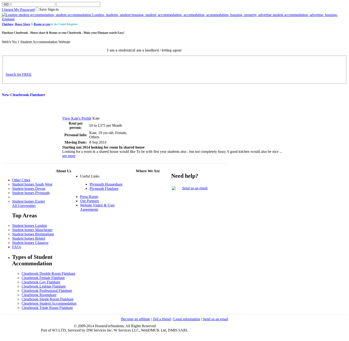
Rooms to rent (42, 24)
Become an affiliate (135, 319)
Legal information (186, 319)
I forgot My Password (18, 10)
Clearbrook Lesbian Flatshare (44, 286)
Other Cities (21, 180)
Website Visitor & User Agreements (97, 207)
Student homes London (29, 226)
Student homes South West (32, 184)
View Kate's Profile (76, 118)
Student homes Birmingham (33, 234)
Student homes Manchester (32, 230)
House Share (22, 24)
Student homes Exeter (28, 201)
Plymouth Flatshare (104, 189)
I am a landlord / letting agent (157, 50)
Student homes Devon (28, 189)
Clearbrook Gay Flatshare (41, 282)
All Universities (24, 206)
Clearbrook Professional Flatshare (47, 291)
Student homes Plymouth (31, 193)
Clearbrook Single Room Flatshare (48, 299)
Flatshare (7, 24)
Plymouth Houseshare (106, 184)
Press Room (89, 197)
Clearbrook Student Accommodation (49, 303)
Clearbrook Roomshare (39, 295)
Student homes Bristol (28, 238)
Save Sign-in (49, 9)
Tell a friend (162, 319)
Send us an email (195, 188)
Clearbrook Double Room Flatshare (48, 273)
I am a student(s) (120, 50)
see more (68, 156)
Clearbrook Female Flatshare (43, 278)
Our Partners (89, 201)
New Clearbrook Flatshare (23, 95)
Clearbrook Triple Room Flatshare (47, 308)
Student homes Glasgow (30, 243)
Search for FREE (19, 74)
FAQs (16, 247)
